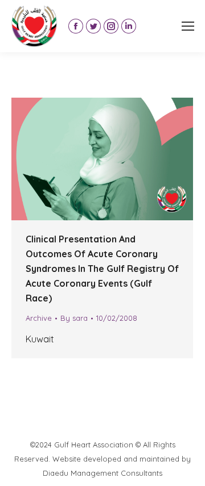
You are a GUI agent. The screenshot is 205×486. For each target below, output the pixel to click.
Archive (39, 317)
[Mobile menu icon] (188, 26)
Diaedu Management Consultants (102, 472)
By (74, 317)
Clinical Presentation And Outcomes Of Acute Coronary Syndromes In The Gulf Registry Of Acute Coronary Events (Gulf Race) (102, 268)
